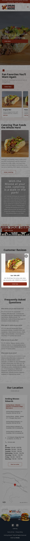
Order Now (15, 284)
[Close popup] (26, 256)
